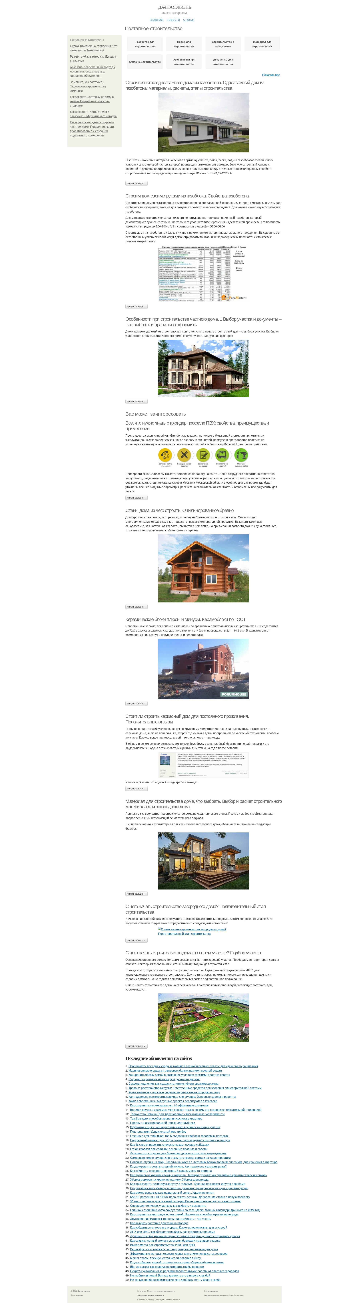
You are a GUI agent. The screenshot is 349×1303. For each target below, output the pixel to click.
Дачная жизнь (174, 7)
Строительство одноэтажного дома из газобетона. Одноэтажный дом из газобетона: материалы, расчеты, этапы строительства (194, 85)
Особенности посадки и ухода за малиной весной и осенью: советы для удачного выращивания (193, 1066)
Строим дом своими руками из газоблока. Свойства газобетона (187, 196)
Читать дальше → (136, 183)
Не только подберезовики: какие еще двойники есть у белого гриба (175, 1280)
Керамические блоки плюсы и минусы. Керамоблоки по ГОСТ (185, 619)
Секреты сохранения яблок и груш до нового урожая (164, 1079)
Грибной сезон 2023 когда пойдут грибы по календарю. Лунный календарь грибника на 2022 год (195, 1210)
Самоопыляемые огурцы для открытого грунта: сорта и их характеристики (180, 1157)
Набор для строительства (184, 44)
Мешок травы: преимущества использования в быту (165, 1258)
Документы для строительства (223, 62)
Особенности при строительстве (184, 62)
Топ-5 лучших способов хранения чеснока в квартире (166, 1118)
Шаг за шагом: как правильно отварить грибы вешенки (167, 1266)
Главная (156, 19)
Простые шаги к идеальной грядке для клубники (162, 1123)
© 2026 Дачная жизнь (80, 1291)
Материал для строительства (262, 44)
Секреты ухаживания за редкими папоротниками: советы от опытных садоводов (184, 1271)
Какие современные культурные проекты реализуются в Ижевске (173, 1101)
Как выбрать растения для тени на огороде (159, 1223)
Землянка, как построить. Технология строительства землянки (88, 86)
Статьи (188, 19)
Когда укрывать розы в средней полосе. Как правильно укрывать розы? (178, 1166)
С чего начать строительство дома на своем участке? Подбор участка (193, 952)
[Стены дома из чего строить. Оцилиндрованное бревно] (203, 568)
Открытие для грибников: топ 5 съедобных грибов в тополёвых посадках (179, 1136)
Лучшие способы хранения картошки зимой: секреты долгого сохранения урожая (185, 1236)
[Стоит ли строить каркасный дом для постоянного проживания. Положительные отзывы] (203, 765)
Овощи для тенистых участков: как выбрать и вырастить (168, 1205)
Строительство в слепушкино (223, 44)
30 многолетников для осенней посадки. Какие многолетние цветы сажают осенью (185, 1201)
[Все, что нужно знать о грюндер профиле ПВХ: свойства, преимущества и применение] (203, 459)
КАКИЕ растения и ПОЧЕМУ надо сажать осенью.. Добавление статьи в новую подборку (190, 1197)
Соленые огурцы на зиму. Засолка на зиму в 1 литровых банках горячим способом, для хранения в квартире (203, 1162)
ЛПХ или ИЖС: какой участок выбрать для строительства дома (172, 1232)
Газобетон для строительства (145, 44)
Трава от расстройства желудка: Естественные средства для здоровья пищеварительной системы (195, 1088)
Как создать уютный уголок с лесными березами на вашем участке (175, 1240)
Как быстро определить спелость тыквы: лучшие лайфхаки (169, 1144)
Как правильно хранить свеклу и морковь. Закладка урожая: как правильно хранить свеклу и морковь (198, 1175)
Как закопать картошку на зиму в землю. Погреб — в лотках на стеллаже (92, 101)
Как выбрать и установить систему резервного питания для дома (174, 1249)
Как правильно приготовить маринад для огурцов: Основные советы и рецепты (182, 1096)
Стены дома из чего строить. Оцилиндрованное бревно (179, 510)
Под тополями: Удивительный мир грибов (158, 1131)
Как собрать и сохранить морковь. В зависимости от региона (171, 1171)
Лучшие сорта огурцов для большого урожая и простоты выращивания (178, 1153)
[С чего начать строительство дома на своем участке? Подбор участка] (203, 1017)
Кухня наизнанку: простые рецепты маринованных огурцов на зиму (174, 1092)
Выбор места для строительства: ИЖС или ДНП (162, 1245)
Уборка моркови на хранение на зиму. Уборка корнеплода (169, 1179)
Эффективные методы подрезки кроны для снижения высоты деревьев (178, 1253)
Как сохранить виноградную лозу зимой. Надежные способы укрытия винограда (184, 1214)
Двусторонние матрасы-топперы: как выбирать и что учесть (170, 1219)
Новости (173, 19)
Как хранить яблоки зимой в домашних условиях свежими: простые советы (179, 1075)
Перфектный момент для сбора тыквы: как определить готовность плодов (180, 1140)
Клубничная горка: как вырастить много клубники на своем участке (175, 1127)
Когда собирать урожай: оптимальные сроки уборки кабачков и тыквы (177, 1262)
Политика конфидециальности (150, 1295)
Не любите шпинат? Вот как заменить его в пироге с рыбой (170, 1275)
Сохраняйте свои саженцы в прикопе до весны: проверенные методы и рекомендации (189, 1188)
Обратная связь (211, 1291)
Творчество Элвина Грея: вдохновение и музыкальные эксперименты (177, 1114)
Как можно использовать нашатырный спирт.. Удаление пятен (172, 1192)
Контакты (141, 1291)
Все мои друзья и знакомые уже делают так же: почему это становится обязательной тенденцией (195, 1110)
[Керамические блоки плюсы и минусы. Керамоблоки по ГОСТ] (203, 669)
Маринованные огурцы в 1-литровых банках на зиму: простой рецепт (175, 1070)
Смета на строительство (145, 61)
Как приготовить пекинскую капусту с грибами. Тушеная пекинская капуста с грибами (187, 1184)
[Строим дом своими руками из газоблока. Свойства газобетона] (203, 273)
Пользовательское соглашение (161, 1291)
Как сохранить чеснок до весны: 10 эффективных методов (169, 1105)
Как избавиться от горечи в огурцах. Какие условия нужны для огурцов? (178, 1227)
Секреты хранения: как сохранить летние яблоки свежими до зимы (173, 1083)
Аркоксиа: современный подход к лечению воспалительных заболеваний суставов (92, 71)
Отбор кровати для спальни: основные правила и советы (168, 1149)
